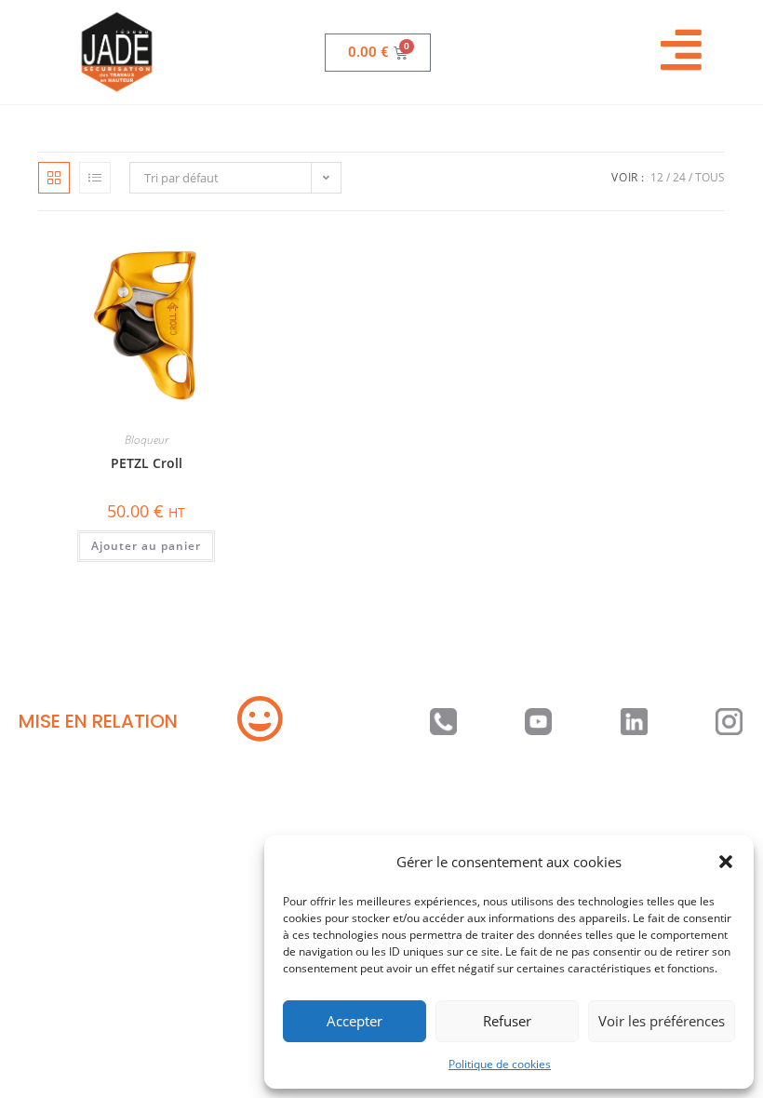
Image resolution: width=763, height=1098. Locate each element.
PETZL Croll (146, 463)
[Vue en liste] (95, 178)
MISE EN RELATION (98, 721)
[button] (725, 861)
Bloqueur (146, 440)
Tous (710, 177)
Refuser (507, 1020)
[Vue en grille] (54, 178)
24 (679, 177)
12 (656, 177)
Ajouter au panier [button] (146, 546)
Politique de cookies (499, 1064)
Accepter (354, 1020)
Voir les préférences (661, 1020)
